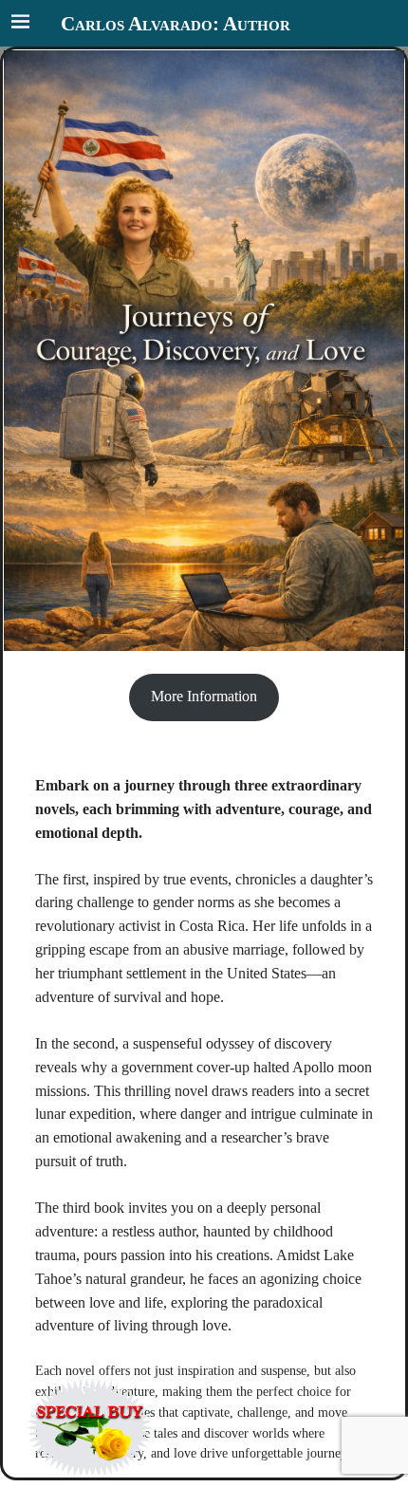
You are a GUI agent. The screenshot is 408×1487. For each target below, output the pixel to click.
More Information (204, 697)
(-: (90, 1386)
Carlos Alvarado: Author (175, 23)
